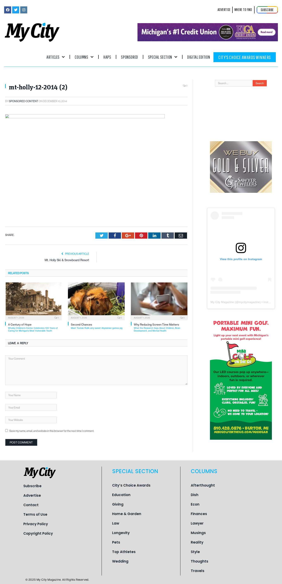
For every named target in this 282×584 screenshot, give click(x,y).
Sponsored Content (23, 101)
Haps (107, 56)
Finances (199, 513)
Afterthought (203, 485)
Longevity (121, 532)
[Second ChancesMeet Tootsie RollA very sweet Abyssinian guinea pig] (96, 301)
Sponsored (129, 56)
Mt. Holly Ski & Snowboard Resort (67, 260)
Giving (117, 504)
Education (121, 494)
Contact (31, 504)
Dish (194, 494)
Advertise (32, 495)
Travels (197, 570)
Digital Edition (198, 56)
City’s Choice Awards (131, 485)
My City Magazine (222, 302)
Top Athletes (124, 551)
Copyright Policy (38, 533)
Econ (195, 504)
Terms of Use (35, 514)
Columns (81, 56)
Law (115, 523)
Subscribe (32, 485)
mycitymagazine (249, 302)
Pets (116, 542)
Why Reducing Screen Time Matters (157, 327)
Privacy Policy (35, 523)
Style (195, 551)
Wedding (120, 561)
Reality (197, 542)
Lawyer (197, 523)
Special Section (160, 56)
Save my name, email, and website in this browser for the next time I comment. (51, 430)
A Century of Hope (33, 327)
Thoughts (199, 561)
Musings (198, 532)
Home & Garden (126, 513)
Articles (53, 56)
